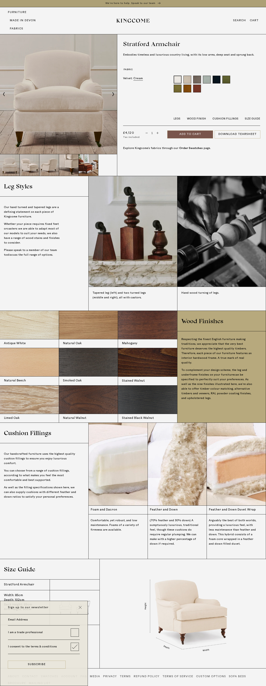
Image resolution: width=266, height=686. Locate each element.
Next (113, 94)
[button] (239, 20)
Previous (4, 94)
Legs (177, 119)
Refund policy (146, 676)
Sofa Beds (237, 676)
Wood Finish (196, 119)
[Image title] (58, 94)
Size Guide (252, 119)
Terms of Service (177, 676)
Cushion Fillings (225, 119)
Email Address (18, 619)
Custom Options (211, 676)
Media (95, 676)
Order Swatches (191, 148)
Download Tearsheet (237, 134)
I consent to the (32, 646)
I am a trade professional (25, 632)
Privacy (110, 676)
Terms (125, 676)
